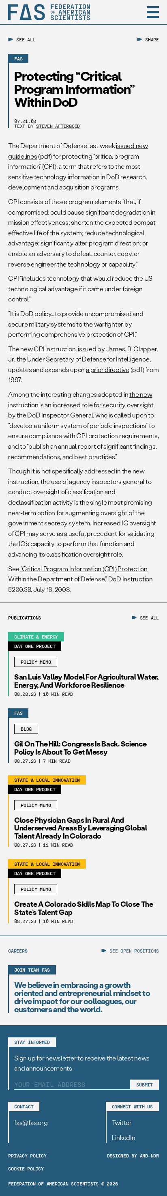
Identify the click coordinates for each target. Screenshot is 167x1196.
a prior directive (107, 369)
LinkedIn (123, 1137)
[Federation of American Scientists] (49, 12)
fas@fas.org (30, 1122)
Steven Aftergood (58, 126)
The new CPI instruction (41, 348)
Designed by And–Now (133, 1155)
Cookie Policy (26, 1168)
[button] (153, 12)
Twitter (122, 1122)
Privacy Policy (27, 1155)
